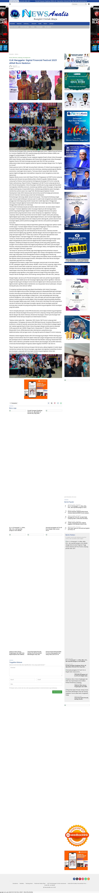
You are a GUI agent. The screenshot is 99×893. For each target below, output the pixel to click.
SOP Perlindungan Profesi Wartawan (56, 883)
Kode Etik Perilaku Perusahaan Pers (77, 883)
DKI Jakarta (48, 27)
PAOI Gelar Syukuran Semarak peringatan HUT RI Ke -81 (79, 529)
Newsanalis (15, 66)
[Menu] (10, 4)
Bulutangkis (40, 27)
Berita (10, 57)
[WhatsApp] (85, 879)
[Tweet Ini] (52, 403)
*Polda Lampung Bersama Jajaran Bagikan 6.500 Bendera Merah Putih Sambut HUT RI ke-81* (77, 523)
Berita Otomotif (14, 27)
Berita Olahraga (24, 27)
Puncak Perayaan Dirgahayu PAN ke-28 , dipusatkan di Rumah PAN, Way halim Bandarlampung (35, 412)
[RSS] (88, 879)
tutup (7, 6)
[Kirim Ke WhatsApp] (61, 403)
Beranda (12, 23)
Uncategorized (26, 57)
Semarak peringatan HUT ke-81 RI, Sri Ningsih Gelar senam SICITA (61, 1)
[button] (85, 4)
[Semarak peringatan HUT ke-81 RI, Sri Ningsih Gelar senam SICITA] (54, 468)
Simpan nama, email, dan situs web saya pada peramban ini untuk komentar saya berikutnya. (34, 688)
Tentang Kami (29, 883)
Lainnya (51, 23)
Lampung (26, 23)
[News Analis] (39, 14)
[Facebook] (74, 879)
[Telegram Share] (58, 403)
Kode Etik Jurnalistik (49, 885)
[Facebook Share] (48, 403)
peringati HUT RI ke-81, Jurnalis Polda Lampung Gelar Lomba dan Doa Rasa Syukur (78, 517)
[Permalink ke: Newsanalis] (10, 66)
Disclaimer (15, 883)
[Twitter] (77, 879)
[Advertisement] (49, 40)
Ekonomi (34, 23)
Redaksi (22, 883)
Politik (39, 23)
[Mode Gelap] (89, 4)
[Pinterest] (80, 879)
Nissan (32, 27)
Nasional (19, 23)
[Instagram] (83, 879)
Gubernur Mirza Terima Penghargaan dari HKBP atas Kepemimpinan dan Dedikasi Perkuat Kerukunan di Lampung (17, 653)
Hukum (45, 23)
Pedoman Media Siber (40, 883)
